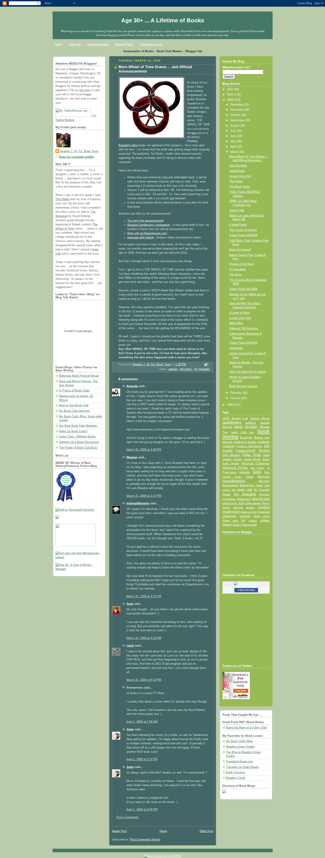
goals (266, 455)
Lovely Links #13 (240, 176)
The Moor (235, 274)
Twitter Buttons (65, 120)
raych (130, 645)
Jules (130, 729)
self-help (245, 516)
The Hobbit (62, 199)
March (234, 152)
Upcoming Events (151, 44)
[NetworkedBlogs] (246, 583)
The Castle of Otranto (243, 230)
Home (58, 44)
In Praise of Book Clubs (74, 390)
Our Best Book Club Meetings (78, 425)
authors (173, 369)
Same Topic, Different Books (77, 436)
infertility (244, 472)
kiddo (257, 472)
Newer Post (119, 831)
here (193, 133)
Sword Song (237, 171)
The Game (236, 181)
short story (262, 516)
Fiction (264, 451)
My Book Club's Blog (239, 741)
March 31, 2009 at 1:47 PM (143, 495)
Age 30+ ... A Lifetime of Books (162, 20)
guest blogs (252, 459)
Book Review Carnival (243, 386)
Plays (266, 503)
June (233, 136)
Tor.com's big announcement (145, 220)
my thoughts (202, 369)
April (233, 146)
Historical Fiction (235, 468)
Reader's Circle (235, 777)
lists (267, 472)
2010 (230, 94)
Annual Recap (260, 418)
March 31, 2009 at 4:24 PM (143, 638)
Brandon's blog (128, 145)
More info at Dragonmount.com (147, 233)
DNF (267, 446)
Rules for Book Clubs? (73, 431)
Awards (265, 422)
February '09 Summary (243, 328)
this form (85, 90)
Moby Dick (236, 323)
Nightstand (243, 499)
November (237, 109)
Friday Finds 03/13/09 (243, 289)
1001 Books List (235, 418)
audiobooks (231, 422)
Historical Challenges (255, 463)
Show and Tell (233, 520)
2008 (230, 404)
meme (250, 476)
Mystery (264, 494)
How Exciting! (238, 165)
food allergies (231, 455)
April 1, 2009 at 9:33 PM (141, 809)
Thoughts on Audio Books (242, 767)
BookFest (246, 437)
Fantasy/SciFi (246, 451)
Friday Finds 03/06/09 (243, 342)
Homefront (236, 348)
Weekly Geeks (231, 524)
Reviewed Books (98, 44)
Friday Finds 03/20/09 (243, 235)
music (226, 489)
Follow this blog (246, 590)
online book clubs (233, 503)
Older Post (206, 831)
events (227, 451)
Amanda (132, 386)
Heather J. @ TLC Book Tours (79, 151)
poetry (226, 507)
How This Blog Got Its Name (247, 371)
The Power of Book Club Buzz (78, 447)
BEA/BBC (251, 427)
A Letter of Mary (239, 312)
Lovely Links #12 (240, 318)
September (237, 120)
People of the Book (241, 264)
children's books (244, 442)
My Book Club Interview (74, 411)
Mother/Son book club (255, 485)
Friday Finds (251, 455)
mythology (229, 499)
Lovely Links (232, 476)
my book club (241, 489)
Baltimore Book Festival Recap (79, 375)
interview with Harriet (140, 237)
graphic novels (232, 459)
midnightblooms (137, 503)
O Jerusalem (237, 269)
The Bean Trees (239, 186)
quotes (250, 507)
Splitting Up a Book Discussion (79, 442)
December (237, 104)
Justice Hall (236, 210)
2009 (230, 100)
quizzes (238, 507)
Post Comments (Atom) (145, 839)
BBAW (238, 427)
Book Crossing (235, 772)
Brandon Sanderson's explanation (148, 224)
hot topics (186, 369)
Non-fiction (261, 499)
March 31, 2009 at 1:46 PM (143, 449)
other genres (254, 503)
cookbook (228, 446)
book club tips (242, 432)
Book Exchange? (240, 249)
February (236, 392)
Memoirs (264, 476)
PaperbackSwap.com (239, 761)
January (235, 398)
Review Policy (124, 44)
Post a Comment (127, 817)
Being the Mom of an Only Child (246, 727)
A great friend (237, 224)
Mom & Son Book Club (73, 405)
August (235, 125)
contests (263, 442)
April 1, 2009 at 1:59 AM (141, 721)
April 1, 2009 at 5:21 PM (141, 759)
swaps (253, 520)
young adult (249, 524)
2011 (230, 89)
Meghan (131, 457)
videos (265, 520)
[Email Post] (206, 364)
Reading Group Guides (240, 746)
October (235, 115)
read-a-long (249, 512)
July (233, 130)
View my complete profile (76, 157)
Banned (227, 427)
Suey (129, 603)
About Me (75, 44)
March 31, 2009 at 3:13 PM (143, 596)
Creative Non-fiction (249, 446)
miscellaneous (233, 481)
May (233, 141)
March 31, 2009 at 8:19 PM (143, 679)
